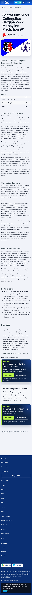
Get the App (18, 2)
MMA (2, 511)
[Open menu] (2, 2)
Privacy (3, 556)
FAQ (2, 538)
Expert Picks (4, 462)
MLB (2, 498)
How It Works (5, 533)
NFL (2, 489)
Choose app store (21, 375)
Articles (10, 7)
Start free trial (8, 375)
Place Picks (4, 467)
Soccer (3, 507)
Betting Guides (5, 524)
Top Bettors (4, 471)
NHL (2, 502)
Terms (3, 560)
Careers (3, 551)
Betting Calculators (6, 520)
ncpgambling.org (5, 577)
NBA (2, 493)
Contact (3, 547)
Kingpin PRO (16, 476)
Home (4, 7)
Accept (5, 590)
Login (28, 2)
